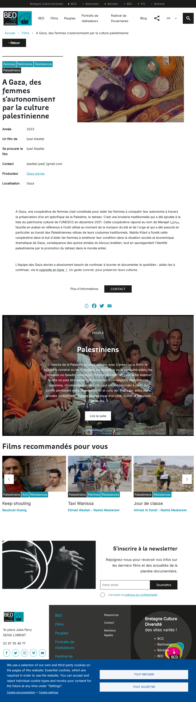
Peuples (69, 18)
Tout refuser (144, 674)
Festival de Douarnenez (119, 18)
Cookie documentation (21, 692)
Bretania (159, 3)
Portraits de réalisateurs (90, 18)
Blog (143, 18)
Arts (25, 494)
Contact (109, 622)
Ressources (111, 614)
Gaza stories (36, 173)
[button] (9, 479)
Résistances (43, 64)
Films (54, 18)
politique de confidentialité (140, 594)
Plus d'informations (84, 289)
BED (129, 3)
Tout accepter (144, 686)
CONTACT (118, 289)
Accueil (10, 33)
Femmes (9, 64)
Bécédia (113, 3)
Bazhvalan (92, 3)
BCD (74, 3)
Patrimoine (25, 64)
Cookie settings (48, 692)
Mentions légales (110, 633)
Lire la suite (98, 416)
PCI (143, 3)
